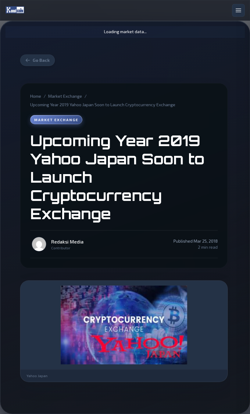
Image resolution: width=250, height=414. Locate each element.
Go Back (41, 60)
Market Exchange (65, 96)
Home (35, 96)
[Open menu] (238, 10)
